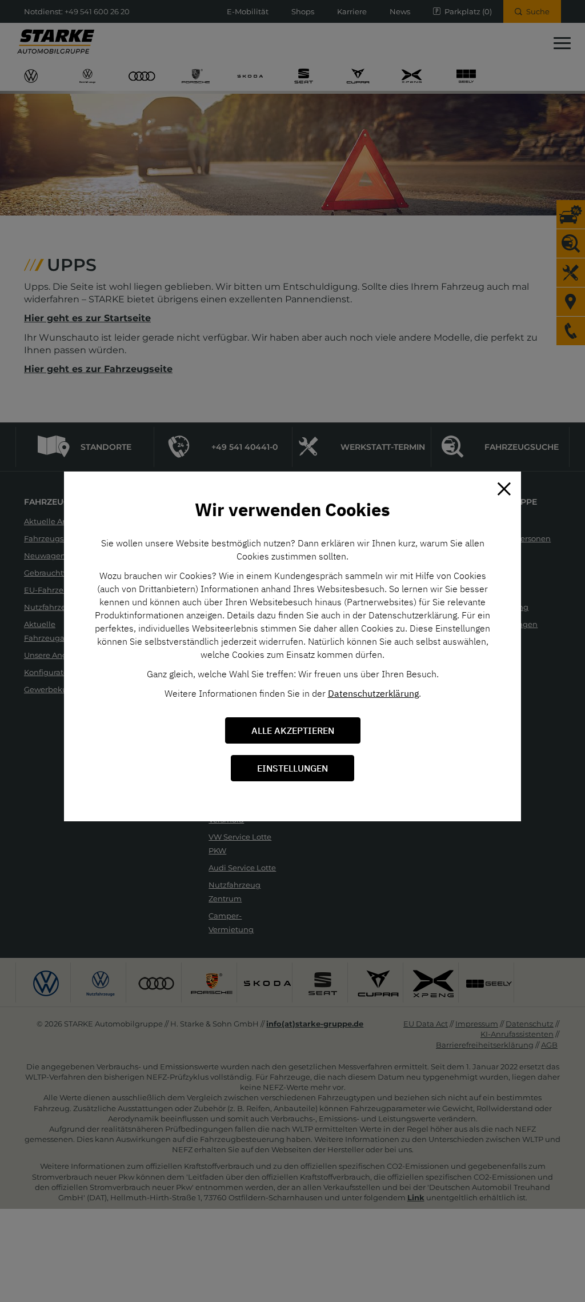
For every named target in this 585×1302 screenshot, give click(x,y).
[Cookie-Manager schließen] (504, 489)
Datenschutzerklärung (373, 693)
